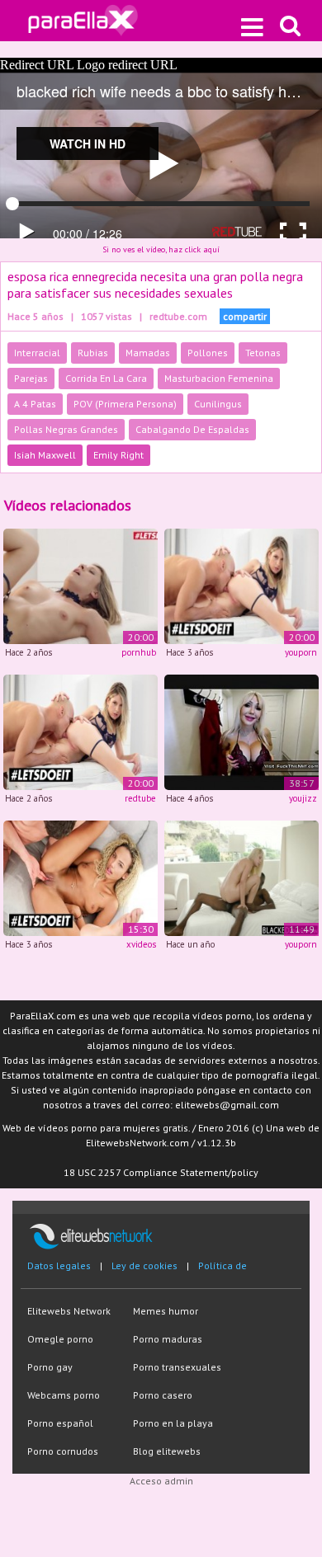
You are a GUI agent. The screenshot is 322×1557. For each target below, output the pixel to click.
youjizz (303, 798)
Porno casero (162, 1395)
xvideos (141, 944)
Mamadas (147, 352)
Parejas (31, 378)
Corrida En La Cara (106, 378)
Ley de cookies (144, 1265)
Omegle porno (60, 1339)
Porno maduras (167, 1339)
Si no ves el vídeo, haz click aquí (161, 249)
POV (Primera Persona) (125, 403)
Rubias (93, 352)
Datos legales (59, 1265)
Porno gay (50, 1367)
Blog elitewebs (167, 1451)
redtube (140, 798)
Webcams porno (63, 1395)
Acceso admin (161, 1481)
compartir (245, 316)
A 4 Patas (35, 403)
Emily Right (118, 455)
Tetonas (263, 352)
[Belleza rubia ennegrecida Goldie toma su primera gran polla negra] (241, 877)
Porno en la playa (173, 1423)
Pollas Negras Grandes (66, 429)
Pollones (207, 352)
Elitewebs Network (69, 1311)
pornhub (138, 652)
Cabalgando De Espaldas (192, 429)
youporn (301, 652)
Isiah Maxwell (45, 455)
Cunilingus (218, 403)
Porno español (60, 1423)
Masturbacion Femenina (218, 378)
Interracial (37, 352)
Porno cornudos (62, 1451)
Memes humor (165, 1311)
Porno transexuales (177, 1367)
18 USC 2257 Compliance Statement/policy (161, 1172)
